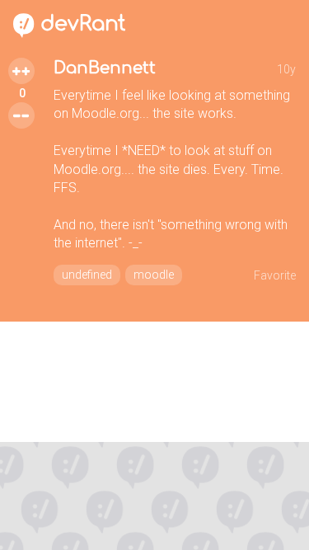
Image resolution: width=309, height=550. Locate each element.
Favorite (275, 275)
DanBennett (105, 68)
